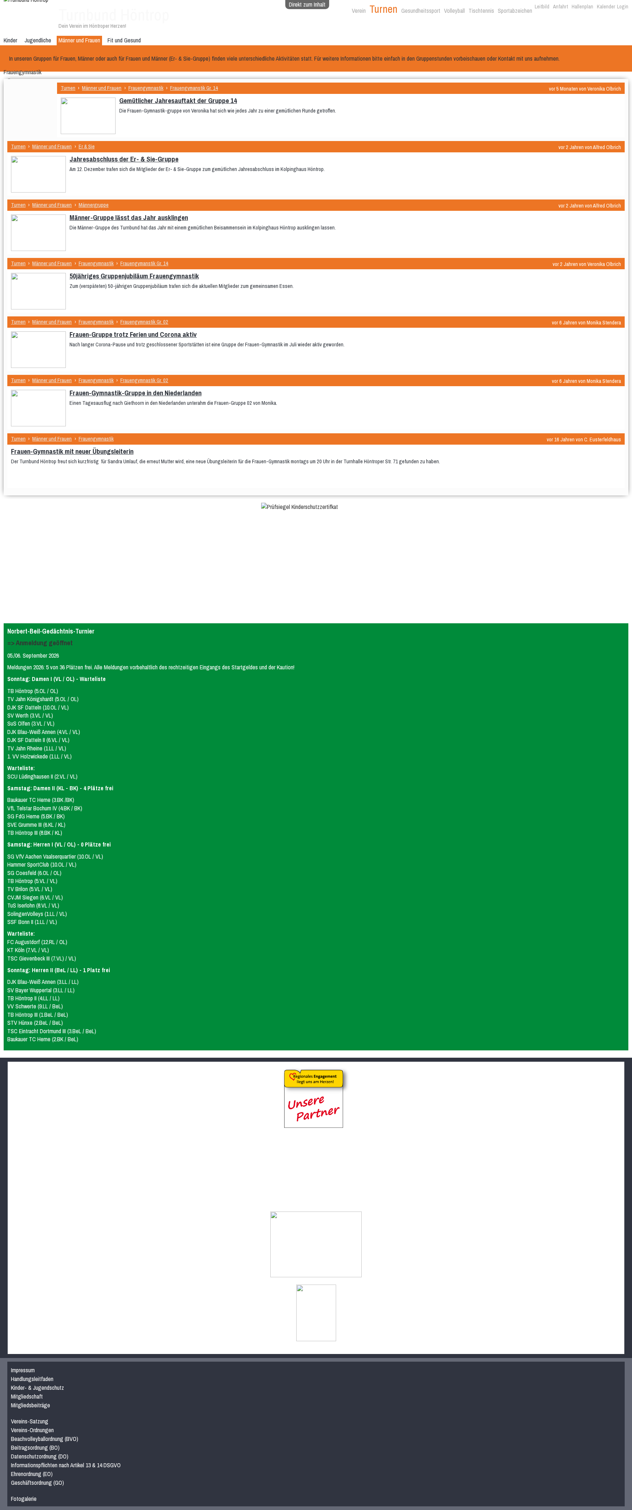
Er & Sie (87, 146)
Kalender (606, 6)
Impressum (23, 1370)
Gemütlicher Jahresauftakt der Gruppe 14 (178, 100)
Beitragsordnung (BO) (35, 1448)
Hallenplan (582, 6)
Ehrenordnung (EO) (32, 1474)
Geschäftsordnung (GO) (37, 1483)
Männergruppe (94, 204)
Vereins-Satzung (29, 1421)
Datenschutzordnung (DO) (39, 1456)
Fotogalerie (24, 1499)
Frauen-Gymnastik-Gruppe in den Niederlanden (135, 393)
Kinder (10, 40)
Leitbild (542, 6)
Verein (359, 11)
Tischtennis (481, 11)
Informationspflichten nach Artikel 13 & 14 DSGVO (66, 1465)
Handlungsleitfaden (32, 1379)
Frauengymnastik (22, 72)
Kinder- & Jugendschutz (37, 1388)
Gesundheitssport (420, 11)
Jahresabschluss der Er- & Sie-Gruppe (123, 159)
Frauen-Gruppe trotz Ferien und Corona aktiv (133, 334)
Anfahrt (560, 6)
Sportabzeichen (515, 11)
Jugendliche (38, 40)
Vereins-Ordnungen (32, 1430)
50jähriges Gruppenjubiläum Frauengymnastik (134, 276)
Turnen (383, 9)
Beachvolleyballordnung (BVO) (44, 1439)
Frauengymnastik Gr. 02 (144, 321)
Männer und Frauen (79, 40)
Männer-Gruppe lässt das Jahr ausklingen (128, 217)
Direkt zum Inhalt (307, 4)
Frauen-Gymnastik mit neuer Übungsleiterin (72, 451)
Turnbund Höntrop (114, 15)
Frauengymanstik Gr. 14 (194, 87)
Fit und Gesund (124, 40)
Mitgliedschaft (27, 1396)
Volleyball (454, 11)
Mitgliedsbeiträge (30, 1405)
